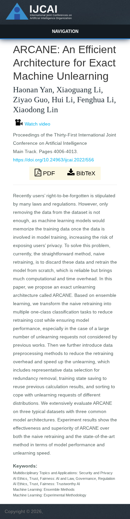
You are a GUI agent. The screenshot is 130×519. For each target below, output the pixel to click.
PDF (49, 173)
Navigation (65, 31)
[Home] (38, 18)
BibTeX (85, 173)
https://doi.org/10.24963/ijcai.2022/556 (53, 159)
